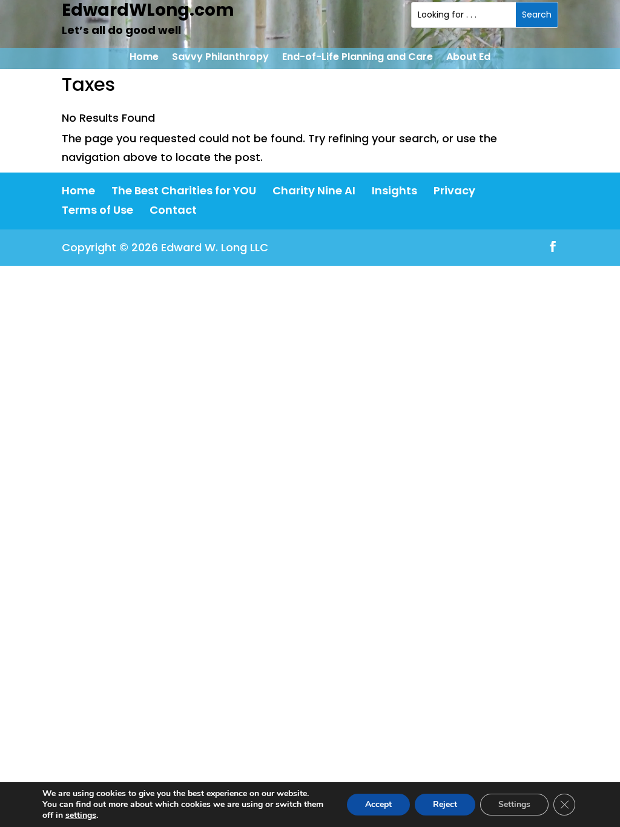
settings (80, 815)
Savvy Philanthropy (220, 58)
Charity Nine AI (313, 190)
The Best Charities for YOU (183, 190)
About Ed (468, 58)
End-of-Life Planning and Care (357, 58)
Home (144, 58)
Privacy (454, 190)
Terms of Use (97, 209)
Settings (514, 804)
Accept (378, 804)
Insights (394, 190)
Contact (173, 209)
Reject (445, 804)
